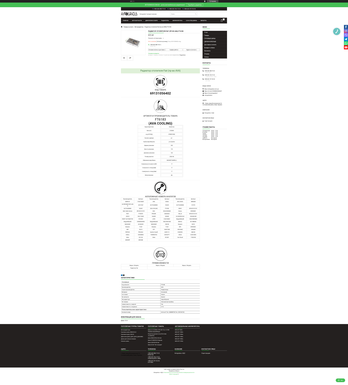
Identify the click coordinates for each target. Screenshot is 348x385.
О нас (206, 32)
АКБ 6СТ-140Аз (179, 336)
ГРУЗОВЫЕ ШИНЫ (209, 38)
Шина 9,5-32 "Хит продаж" (155, 344)
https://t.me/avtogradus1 (211, 93)
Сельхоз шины (125, 341)
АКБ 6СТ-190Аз (179, 339)
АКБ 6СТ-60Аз (179, 329)
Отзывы (206, 54)
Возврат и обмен (209, 47)
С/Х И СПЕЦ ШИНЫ (191, 20)
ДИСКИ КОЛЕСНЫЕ (210, 41)
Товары (206, 35)
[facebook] (122, 275)
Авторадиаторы (125, 329)
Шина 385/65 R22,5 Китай (154, 338)
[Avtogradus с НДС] (129, 14)
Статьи (206, 57)
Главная (125, 20)
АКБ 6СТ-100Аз (179, 332)
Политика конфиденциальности (186, 372)
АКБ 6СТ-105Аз (179, 334)
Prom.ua (182, 369)
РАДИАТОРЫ (165, 20)
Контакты (207, 51)
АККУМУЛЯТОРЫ (177, 20)
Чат (342, 380)
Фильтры (204, 20)
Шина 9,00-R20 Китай (153, 342)
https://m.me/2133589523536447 (213, 91)
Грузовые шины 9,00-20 (127, 334)
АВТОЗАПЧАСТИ (137, 20)
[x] (123, 275)
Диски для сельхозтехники (128, 339)
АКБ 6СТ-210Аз (179, 341)
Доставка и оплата (210, 44)
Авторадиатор (139, 27)
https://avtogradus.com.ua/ (211, 89)
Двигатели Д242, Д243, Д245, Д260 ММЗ (132, 336)
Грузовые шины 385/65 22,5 (128, 332)
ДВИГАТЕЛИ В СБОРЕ (151, 20)
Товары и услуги (128, 27)
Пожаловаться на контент (170, 372)
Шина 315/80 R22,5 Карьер (155, 340)
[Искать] (195, 14)
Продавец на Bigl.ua (174, 371)
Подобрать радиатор (195, 5)
